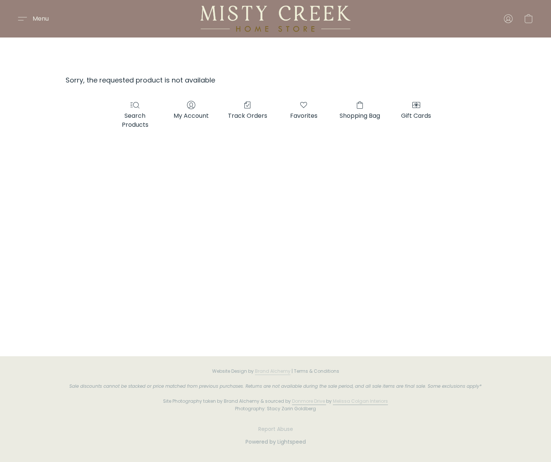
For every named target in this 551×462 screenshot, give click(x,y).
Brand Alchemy (272, 371)
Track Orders (247, 115)
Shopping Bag (360, 115)
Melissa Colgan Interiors (360, 401)
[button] (275, 19)
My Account (191, 115)
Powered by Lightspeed (276, 442)
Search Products (135, 120)
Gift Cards (416, 115)
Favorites (303, 115)
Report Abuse (275, 429)
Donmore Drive (308, 401)
